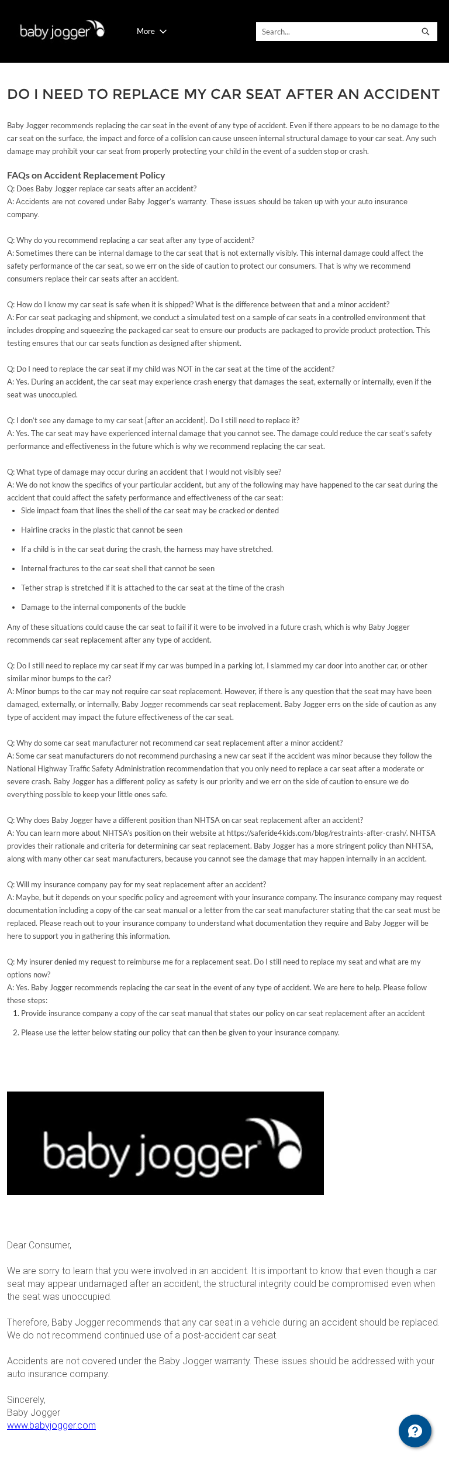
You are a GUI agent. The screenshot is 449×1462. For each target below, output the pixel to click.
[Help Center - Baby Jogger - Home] (61, 31)
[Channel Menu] (415, 1431)
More (146, 31)
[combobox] (336, 31)
